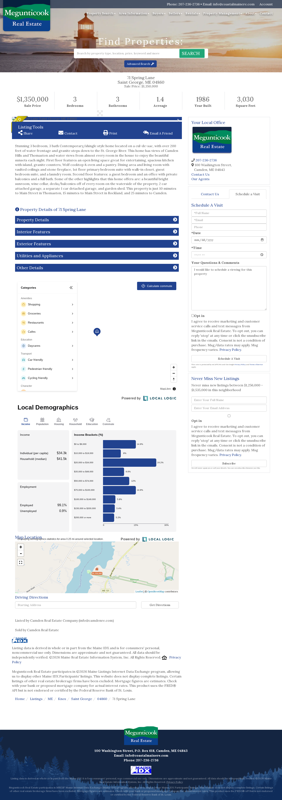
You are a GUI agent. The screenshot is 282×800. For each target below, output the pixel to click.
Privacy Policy (230, 350)
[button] (192, 53)
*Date (196, 233)
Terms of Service (256, 364)
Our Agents (200, 179)
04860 (102, 699)
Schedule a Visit (248, 194)
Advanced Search (138, 64)
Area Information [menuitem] (133, 13)
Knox (62, 699)
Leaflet (139, 591)
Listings (36, 699)
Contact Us (200, 174)
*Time (196, 248)
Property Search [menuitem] (100, 13)
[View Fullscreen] (21, 562)
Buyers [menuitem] (158, 13)
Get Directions (160, 605)
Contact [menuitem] (266, 13)
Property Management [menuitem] (221, 13)
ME (50, 699)
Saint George (81, 699)
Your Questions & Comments (215, 263)
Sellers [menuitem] (174, 13)
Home (20, 699)
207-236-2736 (189, 4)
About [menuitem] (250, 13)
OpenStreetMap (155, 591)
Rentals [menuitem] (191, 13)
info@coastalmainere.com (234, 4)
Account (266, 4)
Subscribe (229, 463)
